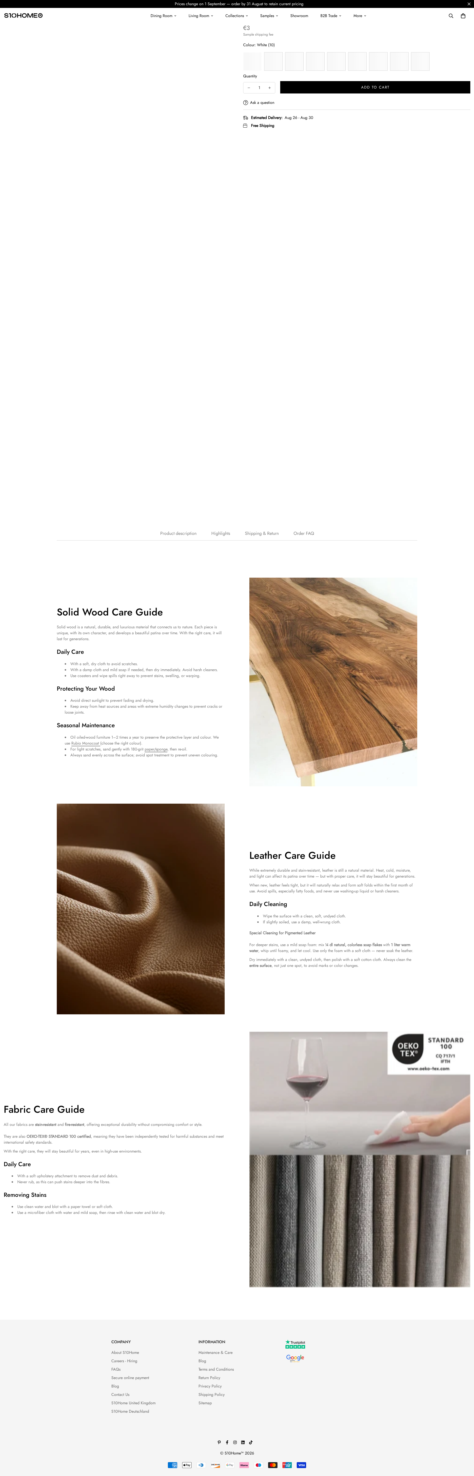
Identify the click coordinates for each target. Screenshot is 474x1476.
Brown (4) (336, 61)
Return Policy (209, 1378)
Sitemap (205, 1403)
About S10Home (125, 1352)
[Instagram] (235, 1442)
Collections (234, 16)
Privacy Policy (210, 1386)
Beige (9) (273, 61)
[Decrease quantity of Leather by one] (248, 87)
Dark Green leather (420, 61)
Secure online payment (130, 1378)
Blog (115, 1386)
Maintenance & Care (215, 1352)
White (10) (252, 61)
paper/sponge (156, 749)
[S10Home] (23, 16)
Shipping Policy (211, 1394)
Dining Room (161, 16)
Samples (267, 16)
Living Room (199, 16)
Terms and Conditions (216, 1369)
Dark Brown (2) (378, 61)
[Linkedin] (243, 1442)
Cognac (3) (357, 61)
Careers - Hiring (124, 1361)
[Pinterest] (219, 1442)
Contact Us (120, 1394)
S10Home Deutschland (130, 1411)
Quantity (250, 76)
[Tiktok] (251, 1442)
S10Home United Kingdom (133, 1403)
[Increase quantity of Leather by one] (269, 87)
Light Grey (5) (315, 61)
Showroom (299, 16)
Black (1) (399, 61)
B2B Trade (328, 16)
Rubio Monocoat (85, 743)
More (358, 16)
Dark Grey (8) (294, 61)
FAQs (115, 1369)
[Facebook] (227, 1442)
